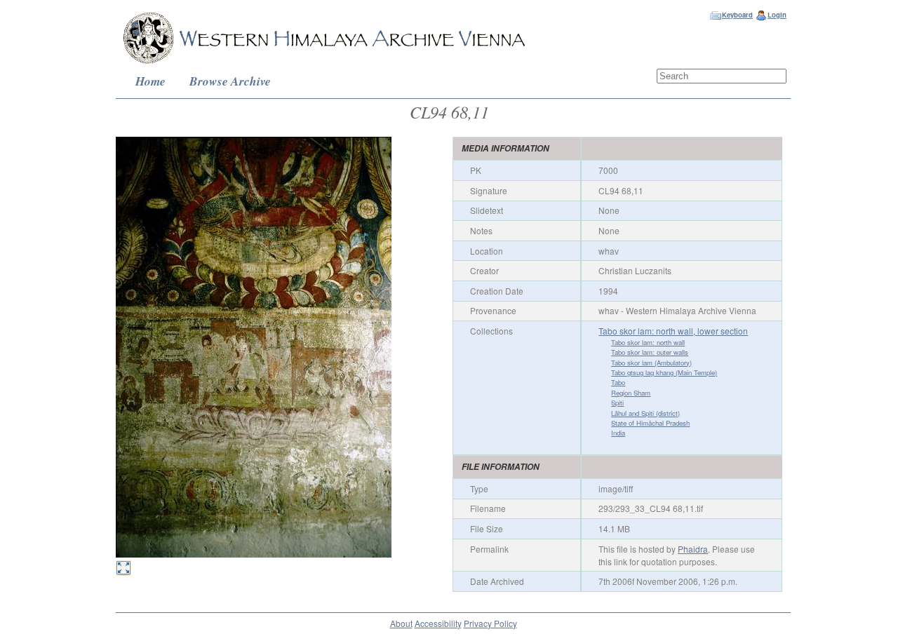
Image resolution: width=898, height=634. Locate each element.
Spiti (617, 402)
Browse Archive (230, 81)
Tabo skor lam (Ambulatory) (651, 362)
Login (777, 15)
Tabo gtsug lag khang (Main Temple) (664, 372)
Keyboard (737, 15)
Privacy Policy (490, 623)
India (618, 433)
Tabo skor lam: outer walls (649, 352)
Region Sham (630, 393)
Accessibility (438, 623)
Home (150, 81)
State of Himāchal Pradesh (650, 423)
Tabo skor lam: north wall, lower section (673, 331)
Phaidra (693, 549)
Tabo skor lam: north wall (648, 342)
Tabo (618, 382)
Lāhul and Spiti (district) (645, 413)
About (401, 623)
